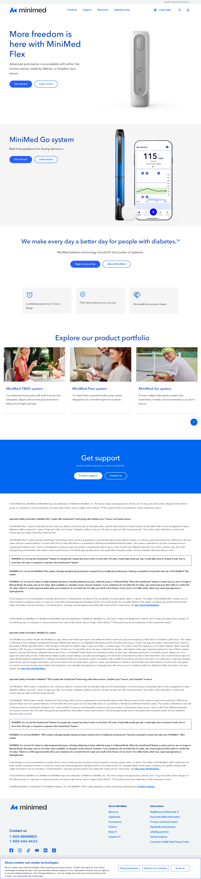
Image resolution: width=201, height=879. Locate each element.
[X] (54, 850)
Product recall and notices (164, 822)
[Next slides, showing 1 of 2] (193, 422)
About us (113, 812)
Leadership (114, 817)
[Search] (179, 10)
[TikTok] (28, 850)
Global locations (158, 837)
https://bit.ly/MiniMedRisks (33, 668)
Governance (114, 822)
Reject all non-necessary (155, 868)
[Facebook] (11, 850)
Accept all (180, 868)
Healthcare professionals (176, 2)
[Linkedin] (45, 850)
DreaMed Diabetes (146, 786)
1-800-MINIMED (23, 836)
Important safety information (165, 817)
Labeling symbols (159, 832)
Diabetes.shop (122, 10)
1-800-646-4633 (23, 841)
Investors (113, 837)
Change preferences (129, 868)
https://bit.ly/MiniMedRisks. (147, 605)
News (111, 832)
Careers (112, 827)
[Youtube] (37, 850)
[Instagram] (20, 850)
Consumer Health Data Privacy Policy (169, 842)
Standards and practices (162, 827)
